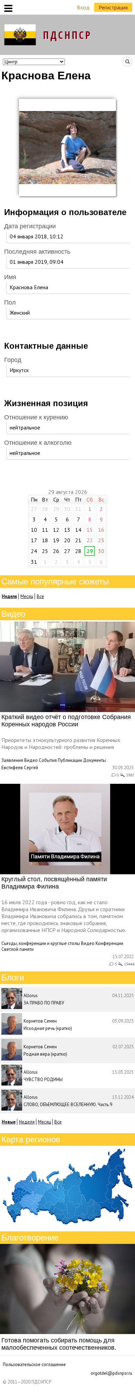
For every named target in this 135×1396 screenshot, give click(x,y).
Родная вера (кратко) (45, 1054)
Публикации (70, 760)
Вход (83, 7)
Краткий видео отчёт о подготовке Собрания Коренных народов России (66, 720)
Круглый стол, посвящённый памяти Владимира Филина (54, 883)
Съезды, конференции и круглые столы (40, 943)
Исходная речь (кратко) (48, 1028)
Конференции (109, 943)
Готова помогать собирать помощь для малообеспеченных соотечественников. (58, 1344)
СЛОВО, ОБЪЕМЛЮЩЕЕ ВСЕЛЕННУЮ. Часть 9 (68, 1104)
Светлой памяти (17, 949)
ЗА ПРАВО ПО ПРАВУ (44, 1003)
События (48, 760)
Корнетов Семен (40, 1021)
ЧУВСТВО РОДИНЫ (43, 1079)
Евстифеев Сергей (19, 768)
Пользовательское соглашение (34, 1364)
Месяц (26, 596)
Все (40, 596)
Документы (94, 760)
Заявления (12, 760)
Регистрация (113, 7)
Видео (31, 760)
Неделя (27, 1122)
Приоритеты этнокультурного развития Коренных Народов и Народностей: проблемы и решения (60, 743)
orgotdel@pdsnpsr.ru (111, 1373)
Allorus (31, 996)
